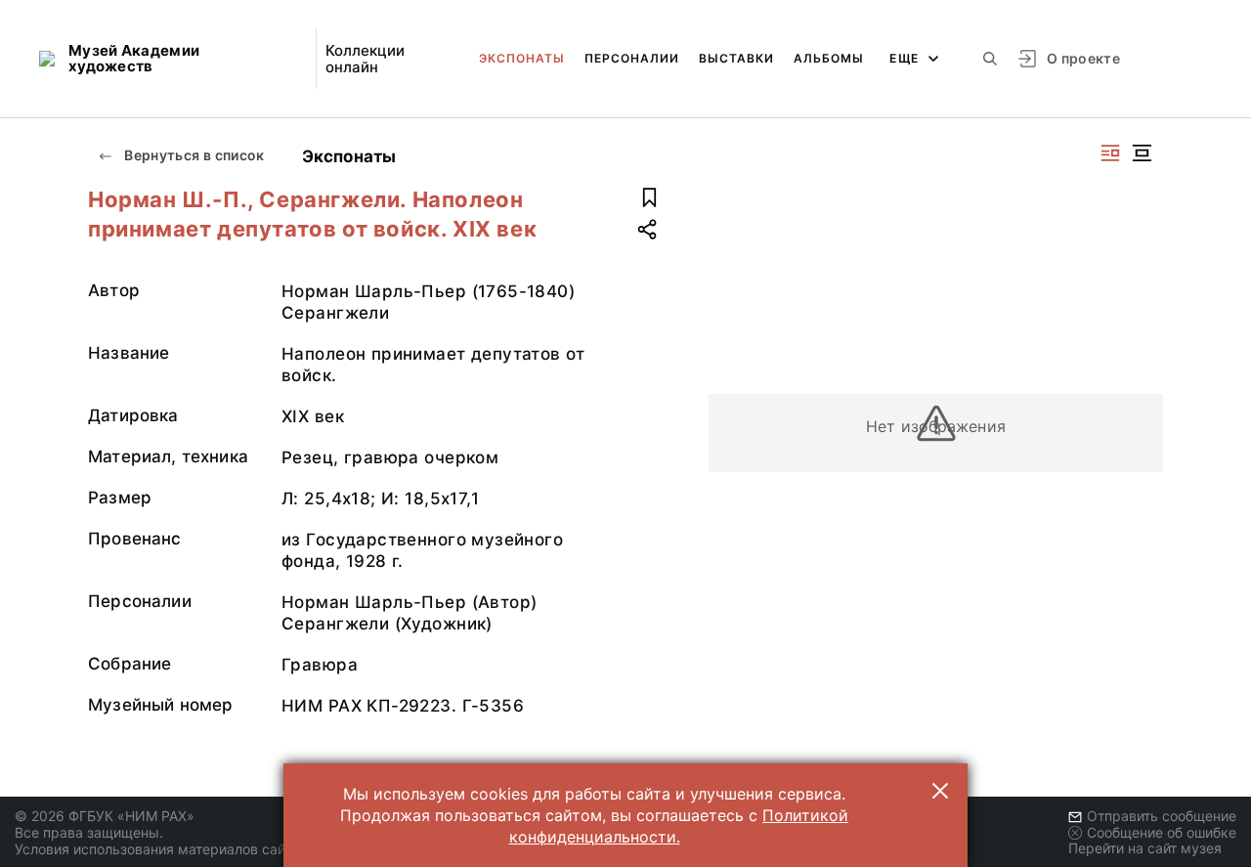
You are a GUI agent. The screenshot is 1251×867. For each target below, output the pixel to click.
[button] (940, 790)
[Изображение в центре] (1141, 153)
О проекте (1083, 58)
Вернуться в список (193, 155)
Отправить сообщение (1161, 815)
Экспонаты (522, 58)
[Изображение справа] (1110, 153)
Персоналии (631, 58)
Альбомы (829, 58)
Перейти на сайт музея (1145, 848)
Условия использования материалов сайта (157, 849)
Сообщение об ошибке (1161, 832)
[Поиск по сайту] (990, 58)
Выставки (736, 58)
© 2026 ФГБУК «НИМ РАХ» (104, 815)
